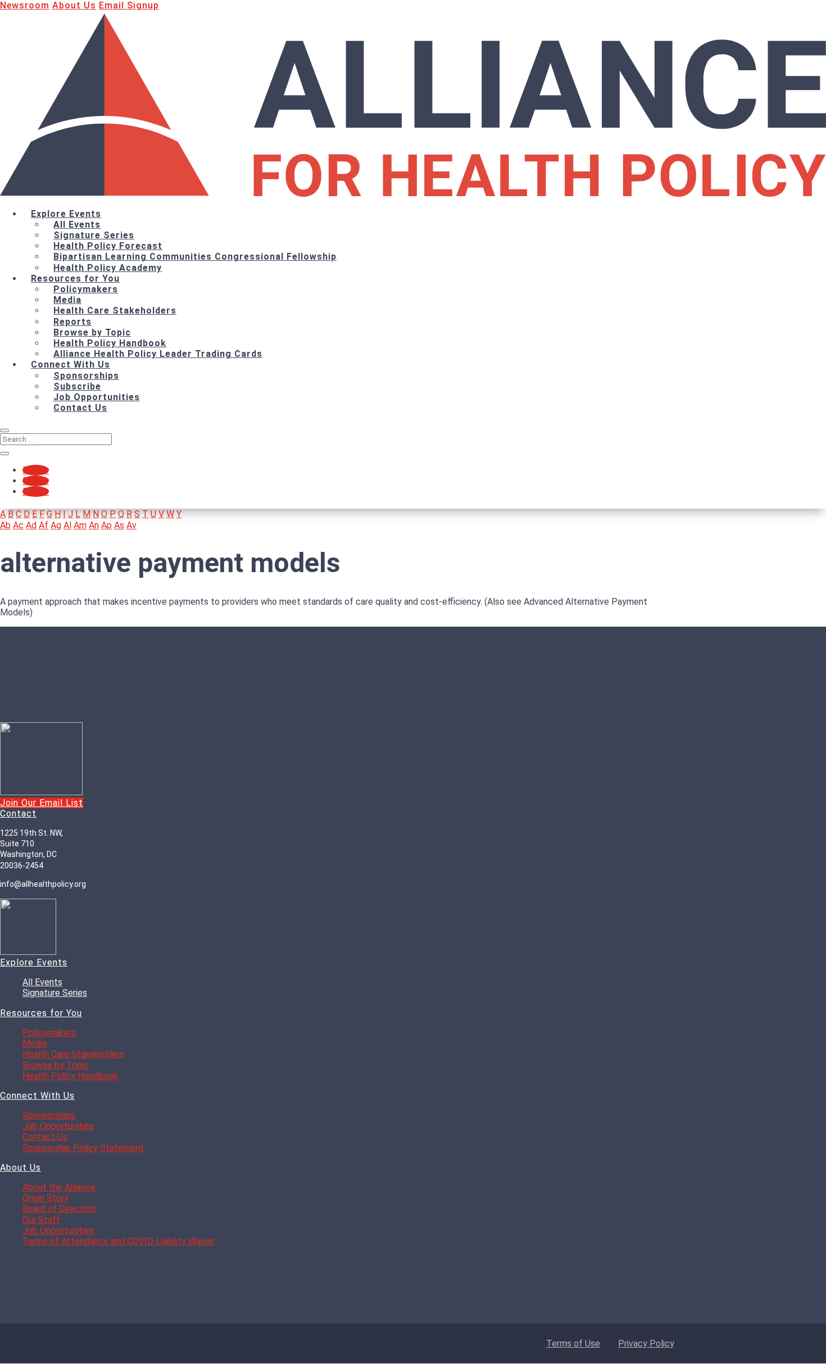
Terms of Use (573, 1343)
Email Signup (129, 5)
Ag (56, 525)
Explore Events (66, 214)
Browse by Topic (92, 332)
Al (67, 525)
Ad (31, 525)
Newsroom (24, 5)
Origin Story (45, 1198)
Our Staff (41, 1220)
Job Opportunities (96, 397)
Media (67, 299)
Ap (106, 525)
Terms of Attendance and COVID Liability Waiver (118, 1241)
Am (80, 525)
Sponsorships (86, 375)
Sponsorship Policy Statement (83, 1148)
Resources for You (75, 278)
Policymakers (85, 289)
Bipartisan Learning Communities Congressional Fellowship (195, 256)
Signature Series (93, 235)
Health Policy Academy (107, 267)
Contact (18, 814)
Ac (18, 525)
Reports (72, 321)
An (94, 525)
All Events (77, 224)
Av (131, 525)
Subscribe (77, 386)
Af (43, 525)
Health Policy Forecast (107, 246)
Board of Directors (59, 1209)
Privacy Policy (646, 1343)
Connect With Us (70, 364)
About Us (74, 5)
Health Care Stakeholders (114, 310)
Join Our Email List (41, 803)
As (119, 525)
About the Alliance (59, 1187)
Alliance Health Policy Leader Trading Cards (157, 353)
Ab (5, 525)
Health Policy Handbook (109, 343)
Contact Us (80, 407)
